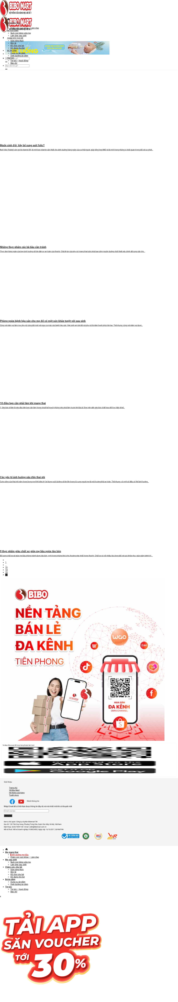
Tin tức (10, 58)
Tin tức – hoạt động (19, 60)
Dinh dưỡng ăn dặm (19, 55)
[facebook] (12, 804)
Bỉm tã (13, 43)
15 (6, 572)
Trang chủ (13, 788)
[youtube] (21, 804)
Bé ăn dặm (12, 51)
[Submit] (6, 61)
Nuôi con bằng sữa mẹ (20, 33)
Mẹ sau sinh (12, 31)
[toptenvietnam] (86, 839)
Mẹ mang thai (13, 23)
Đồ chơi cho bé (17, 45)
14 (6, 570)
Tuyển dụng (14, 795)
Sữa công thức (17, 40)
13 (6, 567)
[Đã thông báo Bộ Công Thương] (70, 839)
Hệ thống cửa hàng (16, 793)
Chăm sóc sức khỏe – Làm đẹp (24, 28)
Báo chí (13, 63)
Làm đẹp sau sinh (18, 35)
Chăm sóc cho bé (15, 38)
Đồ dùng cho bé (17, 48)
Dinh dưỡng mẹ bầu (19, 25)
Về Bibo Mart (14, 790)
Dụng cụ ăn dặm (17, 53)
